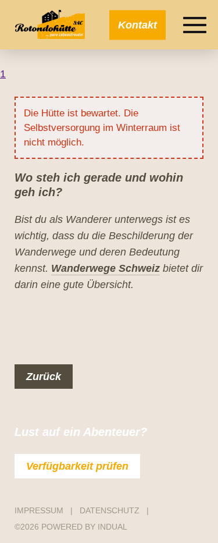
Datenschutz (111, 510)
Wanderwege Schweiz (105, 268)
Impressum (40, 510)
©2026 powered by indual (71, 526)
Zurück (43, 376)
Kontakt (137, 24)
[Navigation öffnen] (194, 25)
